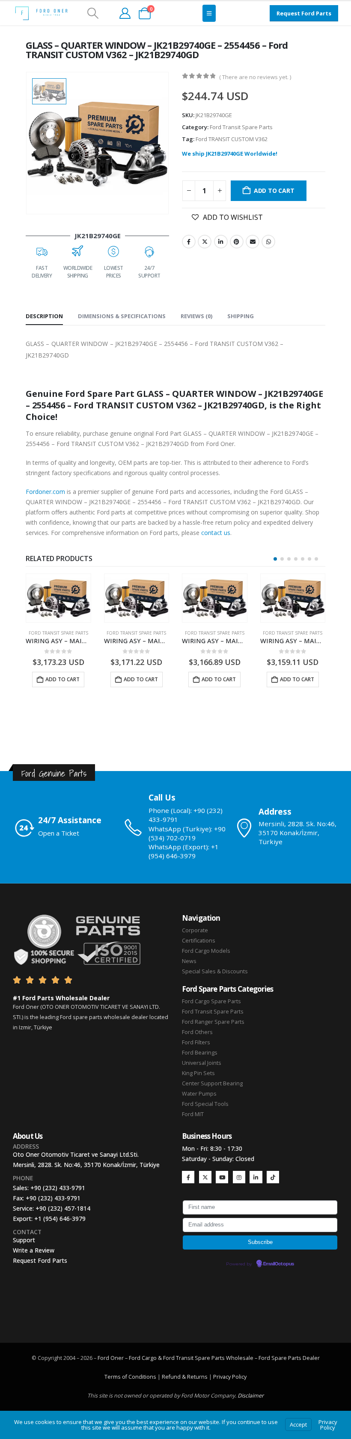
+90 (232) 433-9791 (57, 1188)
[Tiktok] (273, 1177)
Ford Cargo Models (206, 950)
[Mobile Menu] (209, 13)
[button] (92, 13)
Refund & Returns (185, 1376)
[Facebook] (188, 1177)
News (189, 961)
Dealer (310, 1358)
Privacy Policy (230, 1376)
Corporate (195, 930)
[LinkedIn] (256, 1177)
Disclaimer (251, 1395)
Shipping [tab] (240, 316)
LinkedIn (221, 241)
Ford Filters (196, 1042)
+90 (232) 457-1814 (63, 1208)
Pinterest (237, 241)
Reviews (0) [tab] (196, 316)
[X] (205, 1177)
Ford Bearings (199, 1052)
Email (252, 241)
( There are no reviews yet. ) (255, 77)
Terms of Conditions (130, 1376)
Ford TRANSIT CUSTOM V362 (232, 139)
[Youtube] (222, 1177)
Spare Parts (286, 1358)
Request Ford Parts (40, 1260)
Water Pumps (199, 1093)
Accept (298, 1424)
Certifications (198, 940)
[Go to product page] (58, 598)
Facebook (189, 241)
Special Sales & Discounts (215, 971)
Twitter (204, 241)
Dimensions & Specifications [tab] (122, 316)
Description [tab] (44, 316)
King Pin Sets (198, 1073)
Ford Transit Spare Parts (241, 127)
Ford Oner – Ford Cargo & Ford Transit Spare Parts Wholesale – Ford (184, 1358)
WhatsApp (268, 241)
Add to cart (274, 190)
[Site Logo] (41, 13)
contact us (215, 533)
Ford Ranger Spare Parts (213, 1021)
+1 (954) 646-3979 (60, 1218)
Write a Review (33, 1250)
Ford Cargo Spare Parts (211, 1001)
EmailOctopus (278, 1264)
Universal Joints (201, 1063)
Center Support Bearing (212, 1083)
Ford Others (197, 1032)
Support (24, 1240)
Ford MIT (193, 1114)
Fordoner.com (45, 492)
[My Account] (124, 13)
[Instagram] (239, 1177)
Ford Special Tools (205, 1104)
